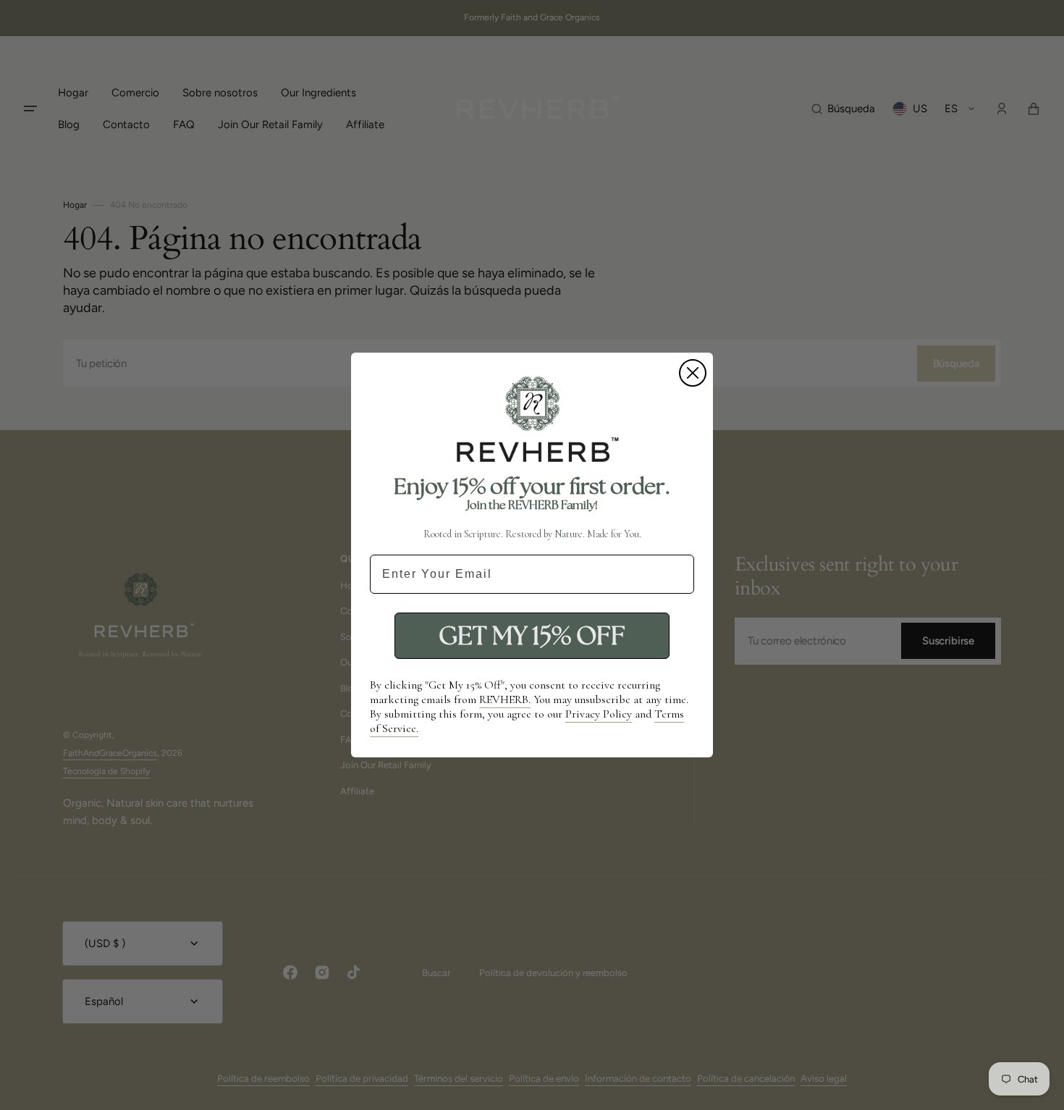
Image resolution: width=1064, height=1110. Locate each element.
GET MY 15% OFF (532, 635)
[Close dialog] (693, 373)
